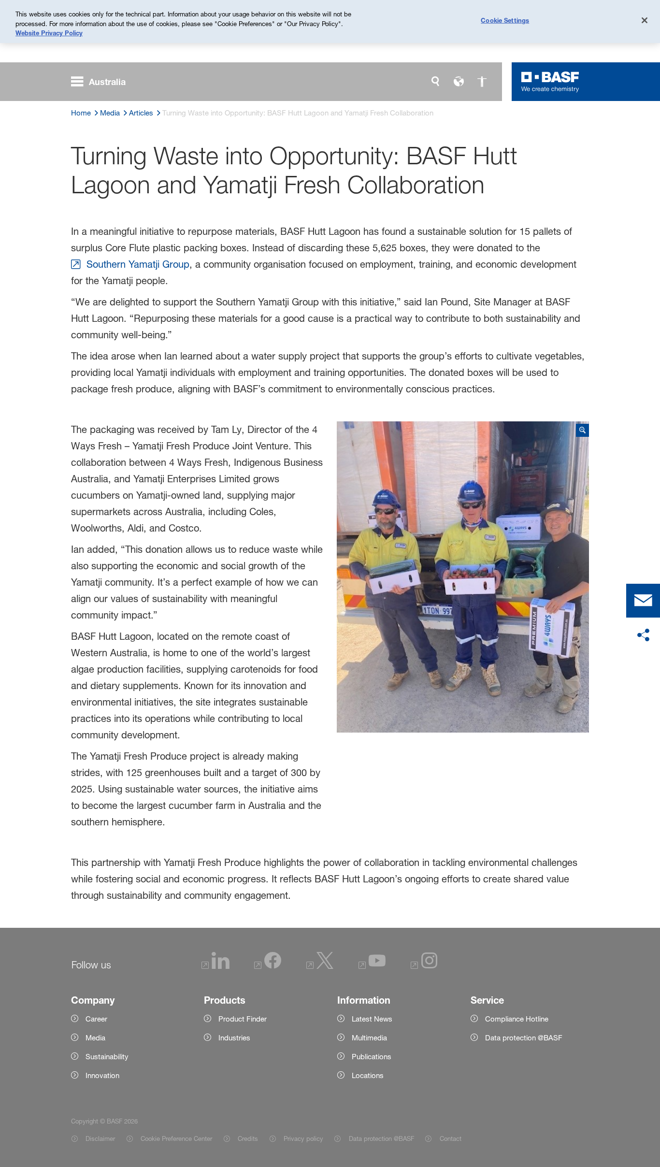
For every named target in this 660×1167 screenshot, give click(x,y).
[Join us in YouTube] (372, 966)
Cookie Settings (505, 20)
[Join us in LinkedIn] (215, 966)
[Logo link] (550, 81)
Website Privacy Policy (49, 33)
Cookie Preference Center (176, 1138)
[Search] (435, 81)
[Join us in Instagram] (424, 966)
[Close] (644, 20)
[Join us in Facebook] (268, 966)
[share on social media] (643, 635)
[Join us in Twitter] (320, 966)
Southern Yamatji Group (137, 264)
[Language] (458, 81)
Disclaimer (100, 1138)
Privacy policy (303, 1138)
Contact (450, 1138)
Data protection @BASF (381, 1138)
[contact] (643, 601)
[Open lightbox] (463, 577)
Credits (248, 1138)
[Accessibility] (482, 81)
